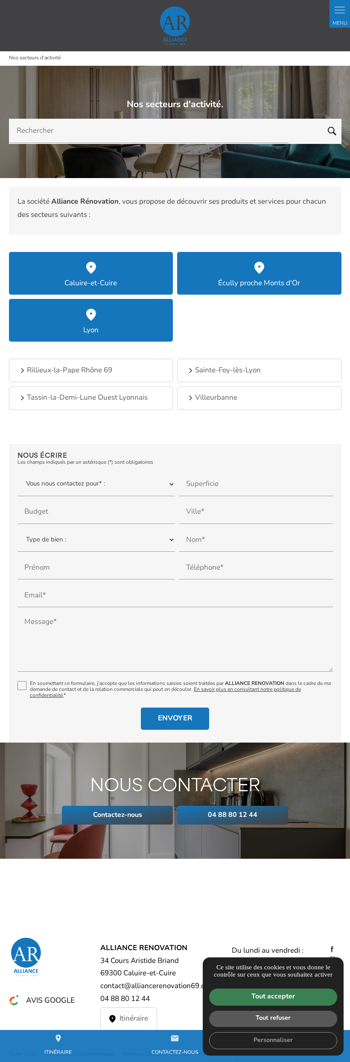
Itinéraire (58, 1044)
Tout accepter (273, 996)
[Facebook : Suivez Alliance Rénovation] (332, 949)
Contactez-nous (175, 1044)
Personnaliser (273, 1040)
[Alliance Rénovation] (175, 25)
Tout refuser (273, 1018)
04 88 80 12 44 (125, 999)
